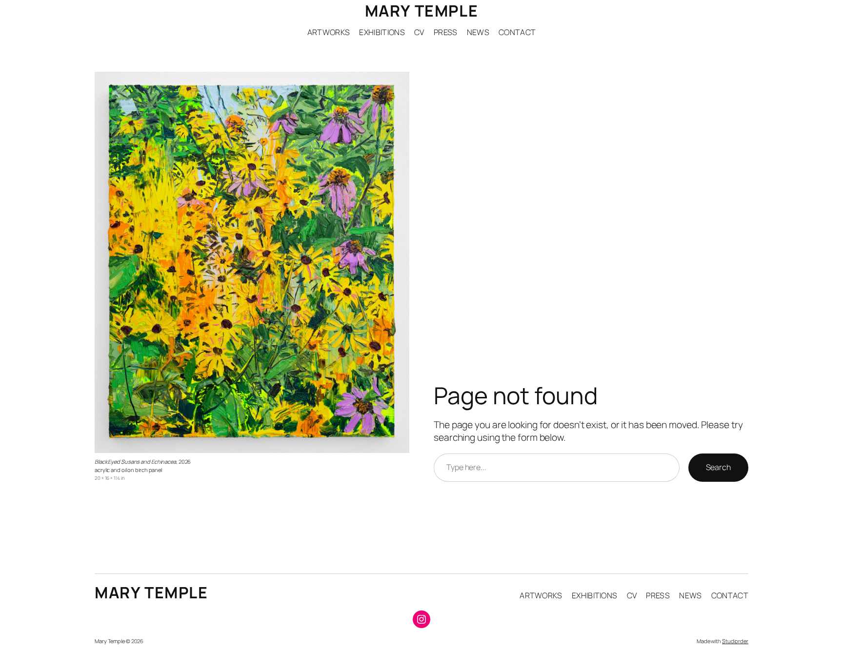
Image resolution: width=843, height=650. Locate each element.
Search (718, 467)
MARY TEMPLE (422, 10)
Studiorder (735, 641)
